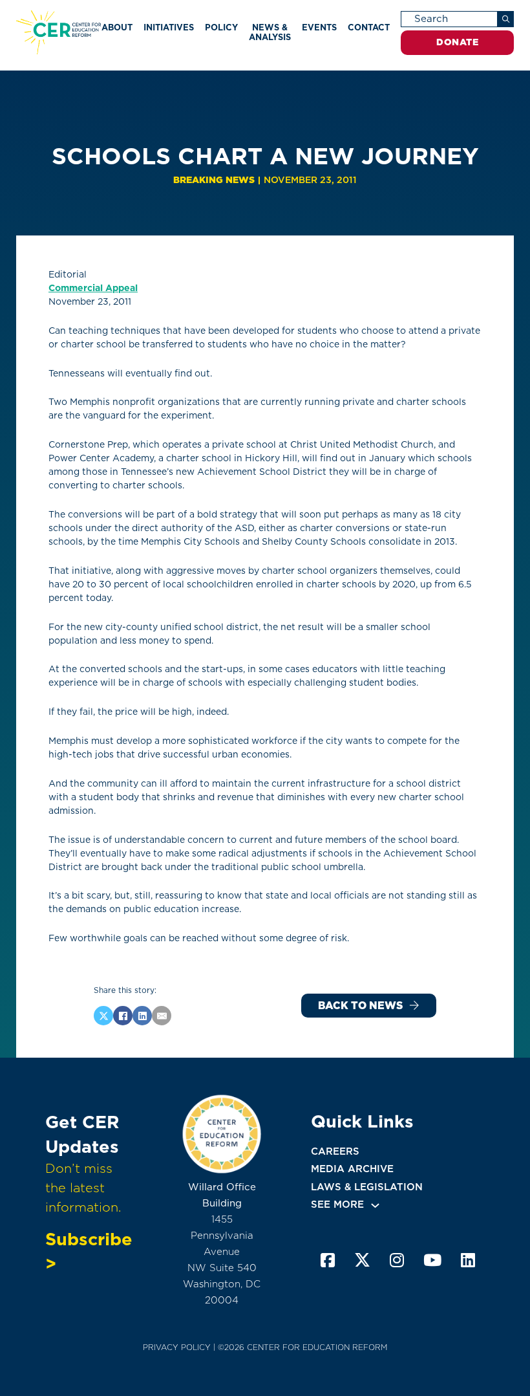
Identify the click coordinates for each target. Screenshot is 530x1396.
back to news (360, 1005)
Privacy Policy (177, 1347)
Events (319, 27)
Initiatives (168, 27)
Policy (221, 27)
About (116, 27)
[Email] (161, 1015)
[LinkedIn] (142, 1015)
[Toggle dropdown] (375, 1205)
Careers (335, 1151)
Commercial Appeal (93, 288)
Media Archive (352, 1169)
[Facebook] (122, 1015)
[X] (103, 1015)
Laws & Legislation (367, 1187)
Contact (369, 27)
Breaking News (214, 180)
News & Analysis (270, 32)
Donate (457, 42)
